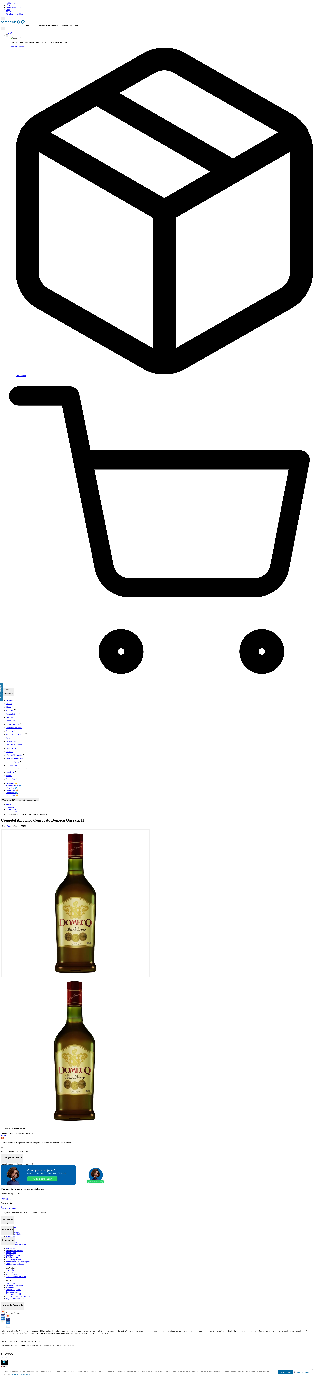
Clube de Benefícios (14, 7)
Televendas (10, 1236)
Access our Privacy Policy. (21, 1374)
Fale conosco (11, 1248)
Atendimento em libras (14, 14)
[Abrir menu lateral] (3, 18)
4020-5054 (8, 1199)
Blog (8, 10)
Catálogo (9, 1255)
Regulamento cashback (15, 1264)
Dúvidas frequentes (13, 1255)
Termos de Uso (12, 1292)
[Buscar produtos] (3, 28)
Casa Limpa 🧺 (12, 790)
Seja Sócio (10, 33)
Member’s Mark (12, 1274)
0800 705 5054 (10, 1209)
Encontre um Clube (13, 1259)
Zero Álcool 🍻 (12, 795)
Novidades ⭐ (11, 783)
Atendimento (11, 12)
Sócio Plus (10, 5)
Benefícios (10, 1272)
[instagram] (6, 1358)
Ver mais (4, 1136)
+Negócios (10, 1287)
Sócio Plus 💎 (11, 788)
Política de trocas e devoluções (18, 1262)
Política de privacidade (14, 1294)
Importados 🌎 (12, 793)
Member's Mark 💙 (13, 786)
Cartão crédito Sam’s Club (16, 1245)
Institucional (10, 3)
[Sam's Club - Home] (13, 23)
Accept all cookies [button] (285, 1372)
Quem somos (11, 1253)
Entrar (21, 46)
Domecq (10, 826)
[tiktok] (4, 1358)
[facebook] (2, 1358)
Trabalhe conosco (13, 1257)
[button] (301, 1372)
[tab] (75, 903)
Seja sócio (10, 1270)
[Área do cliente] (7, 35)
